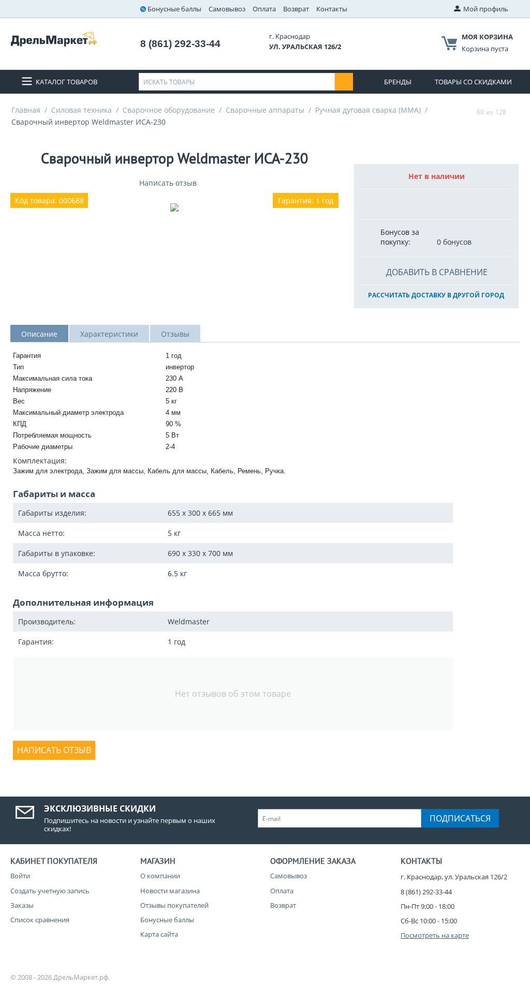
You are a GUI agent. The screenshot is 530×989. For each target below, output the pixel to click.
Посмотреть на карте (435, 935)
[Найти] (344, 82)
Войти (20, 875)
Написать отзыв (168, 183)
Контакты (331, 8)
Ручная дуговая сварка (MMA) (368, 110)
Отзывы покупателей (174, 905)
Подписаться (460, 818)
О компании (160, 875)
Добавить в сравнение (437, 272)
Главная (25, 110)
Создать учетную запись (50, 890)
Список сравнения (39, 919)
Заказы (22, 905)
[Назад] (466, 112)
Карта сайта (159, 934)
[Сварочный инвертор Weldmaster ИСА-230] (174, 207)
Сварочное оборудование (169, 110)
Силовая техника (81, 110)
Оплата (264, 8)
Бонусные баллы (174, 8)
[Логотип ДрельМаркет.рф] (53, 38)
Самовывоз (227, 8)
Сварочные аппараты (265, 110)
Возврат (296, 8)
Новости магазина (170, 890)
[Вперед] (516, 112)
